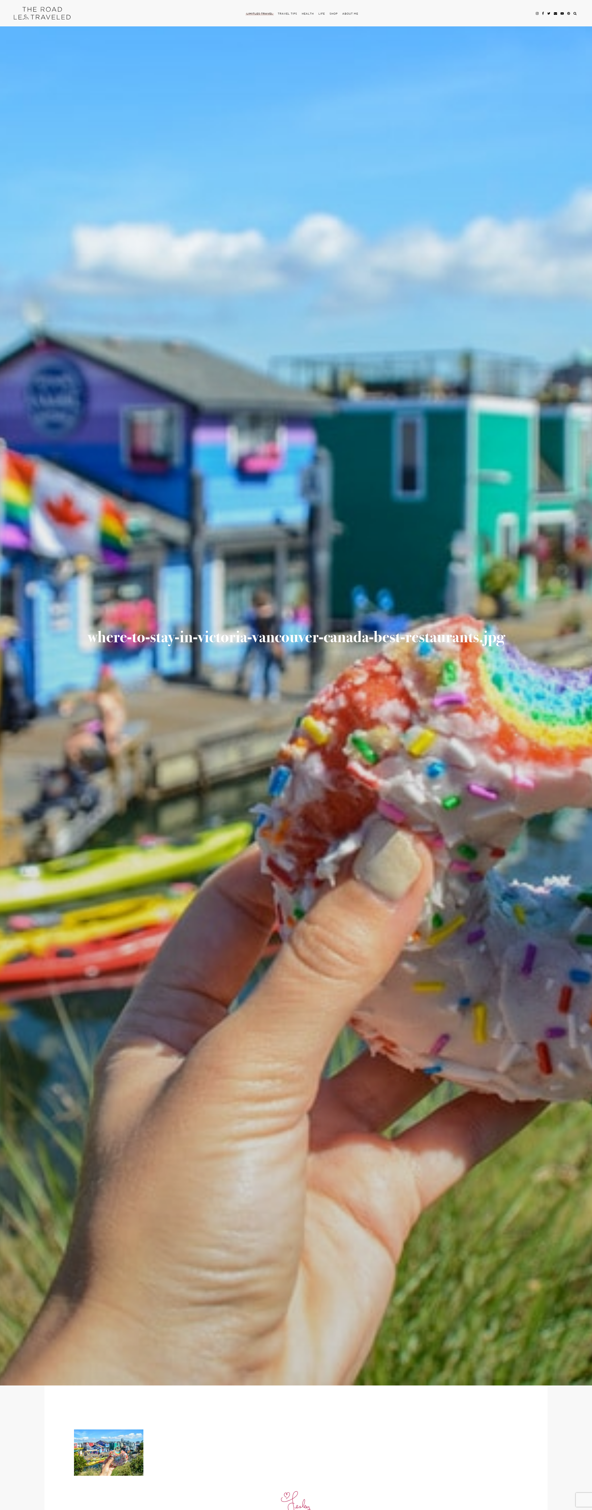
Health (308, 14)
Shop (334, 14)
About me (350, 14)
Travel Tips (287, 14)
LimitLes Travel (260, 14)
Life (321, 14)
